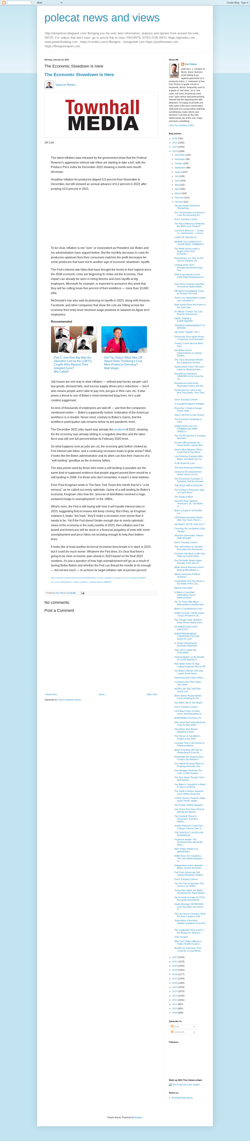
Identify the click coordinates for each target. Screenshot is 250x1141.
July (177, 176)
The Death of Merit (183, 497)
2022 (175, 957)
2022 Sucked (181, 937)
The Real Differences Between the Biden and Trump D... (189, 225)
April (177, 189)
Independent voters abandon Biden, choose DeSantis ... (188, 866)
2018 (175, 974)
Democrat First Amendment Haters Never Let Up (187, 473)
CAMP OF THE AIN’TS (185, 237)
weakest (119, 429)
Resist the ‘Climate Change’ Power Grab (188, 409)
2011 (175, 1004)
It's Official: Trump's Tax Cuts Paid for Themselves (188, 312)
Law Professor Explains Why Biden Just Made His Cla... (188, 457)
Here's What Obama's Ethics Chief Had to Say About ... (188, 450)
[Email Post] (82, 593)
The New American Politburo (188, 467)
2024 (175, 147)
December (180, 155)
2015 (175, 987)
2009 (175, 1012)
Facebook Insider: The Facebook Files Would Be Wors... (188, 842)
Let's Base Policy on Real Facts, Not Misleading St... (188, 712)
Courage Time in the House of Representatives (189, 744)
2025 (175, 142)
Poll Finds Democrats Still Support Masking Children (188, 873)
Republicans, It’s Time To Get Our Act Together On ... (188, 259)
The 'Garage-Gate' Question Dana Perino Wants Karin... (189, 621)
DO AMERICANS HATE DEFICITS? (185, 628)
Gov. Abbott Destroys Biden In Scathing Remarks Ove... (189, 764)
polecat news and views (102, 17)
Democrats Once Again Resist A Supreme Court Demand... (189, 337)
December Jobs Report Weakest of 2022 (185, 730)
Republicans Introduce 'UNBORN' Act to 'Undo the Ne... (189, 376)
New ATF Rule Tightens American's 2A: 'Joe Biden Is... (188, 504)
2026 (175, 138)
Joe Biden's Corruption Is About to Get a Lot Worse (190, 785)
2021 (175, 961)
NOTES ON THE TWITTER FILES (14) (187, 690)
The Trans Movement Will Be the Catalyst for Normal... (188, 361)
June (177, 180)
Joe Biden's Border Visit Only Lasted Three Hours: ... (188, 672)
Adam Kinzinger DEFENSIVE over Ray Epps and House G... (188, 907)
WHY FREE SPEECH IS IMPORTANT (186, 850)
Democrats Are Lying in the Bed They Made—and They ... (189, 393)
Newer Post (51, 694)
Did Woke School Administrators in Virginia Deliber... (188, 353)
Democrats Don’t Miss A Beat (188, 677)
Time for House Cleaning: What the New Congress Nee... (190, 915)
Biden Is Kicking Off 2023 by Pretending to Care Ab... (188, 751)
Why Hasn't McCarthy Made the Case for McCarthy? (190, 723)
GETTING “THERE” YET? (186, 332)
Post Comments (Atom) (69, 700)
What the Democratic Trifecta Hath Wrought (188, 536)
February (179, 197)
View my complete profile (181, 125)
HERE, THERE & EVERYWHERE (183, 319)
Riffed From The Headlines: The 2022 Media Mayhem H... (188, 859)
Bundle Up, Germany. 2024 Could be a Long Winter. (187, 949)
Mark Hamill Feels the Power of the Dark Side (189, 306)
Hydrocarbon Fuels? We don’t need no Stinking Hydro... (189, 368)
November (180, 159)
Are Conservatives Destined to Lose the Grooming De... (189, 213)
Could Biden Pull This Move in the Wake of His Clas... (189, 582)
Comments (178, 1032)
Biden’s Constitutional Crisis (188, 608)
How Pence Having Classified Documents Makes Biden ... (189, 285)
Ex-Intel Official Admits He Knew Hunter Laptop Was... (189, 444)
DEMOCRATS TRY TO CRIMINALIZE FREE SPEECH (185, 429)
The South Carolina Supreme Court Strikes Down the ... (189, 792)
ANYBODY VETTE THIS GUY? (189, 524)
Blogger (138, 1117)
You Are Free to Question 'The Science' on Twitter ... (189, 884)
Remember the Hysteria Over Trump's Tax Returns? (188, 758)
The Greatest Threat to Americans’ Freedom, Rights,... (186, 819)
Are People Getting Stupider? (189, 805)
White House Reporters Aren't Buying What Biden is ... (189, 568)
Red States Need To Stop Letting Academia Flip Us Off (189, 665)
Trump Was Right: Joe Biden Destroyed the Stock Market (189, 891)
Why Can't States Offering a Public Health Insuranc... (188, 942)
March (178, 193)
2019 (175, 970)
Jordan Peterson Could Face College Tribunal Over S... (188, 827)
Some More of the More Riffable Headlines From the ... (189, 923)
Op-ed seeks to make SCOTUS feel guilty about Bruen (189, 898)
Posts (176, 1026)
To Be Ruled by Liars (184, 463)
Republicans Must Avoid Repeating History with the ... (190, 384)
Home (102, 694)
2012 (175, 1000)
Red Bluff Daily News (182, 1097)
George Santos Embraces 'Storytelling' (187, 206)
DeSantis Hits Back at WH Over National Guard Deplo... (189, 554)
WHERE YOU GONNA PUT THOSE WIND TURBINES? (189, 243)
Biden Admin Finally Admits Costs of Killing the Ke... (187, 697)
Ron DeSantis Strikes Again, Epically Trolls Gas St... (188, 561)
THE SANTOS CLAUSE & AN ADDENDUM (188, 833)
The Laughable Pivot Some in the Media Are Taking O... (189, 931)
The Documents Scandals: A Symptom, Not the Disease (189, 480)
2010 (175, 1008)
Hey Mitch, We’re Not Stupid (188, 702)
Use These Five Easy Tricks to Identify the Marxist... (189, 810)
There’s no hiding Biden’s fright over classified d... (189, 299)
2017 (175, 978)
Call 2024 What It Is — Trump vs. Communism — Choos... (189, 231)
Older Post (152, 694)
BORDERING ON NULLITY (187, 718)
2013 (175, 995)
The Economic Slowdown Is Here (79, 74)
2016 (175, 983)
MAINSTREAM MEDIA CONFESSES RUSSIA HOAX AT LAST (186, 636)
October (179, 163)
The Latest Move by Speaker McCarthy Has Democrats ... (189, 548)
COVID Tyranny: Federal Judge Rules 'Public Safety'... (189, 799)
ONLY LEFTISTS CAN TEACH (189, 415)
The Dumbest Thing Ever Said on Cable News (189, 491)
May (177, 185)
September (180, 167)
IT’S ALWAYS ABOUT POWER (189, 404)
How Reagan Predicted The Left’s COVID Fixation (188, 771)
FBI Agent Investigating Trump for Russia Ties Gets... (189, 292)
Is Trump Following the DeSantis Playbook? (185, 644)
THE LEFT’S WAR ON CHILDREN (185, 651)
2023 (175, 151)
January (179, 202)
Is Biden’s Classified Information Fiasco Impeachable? (184, 595)
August (178, 172)
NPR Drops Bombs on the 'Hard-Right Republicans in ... (189, 277)
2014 (175, 991)
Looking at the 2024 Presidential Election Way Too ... (188, 268)
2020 (175, 966)
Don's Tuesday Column (186, 219)
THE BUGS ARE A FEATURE (188, 485)
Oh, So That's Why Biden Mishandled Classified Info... (189, 603)
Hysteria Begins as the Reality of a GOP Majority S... (189, 658)
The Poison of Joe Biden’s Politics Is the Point (187, 737)
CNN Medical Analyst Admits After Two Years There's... (188, 518)
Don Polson (191, 64)
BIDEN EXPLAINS (183, 588)
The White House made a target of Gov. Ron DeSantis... (187, 251)
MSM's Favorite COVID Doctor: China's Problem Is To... (189, 614)
